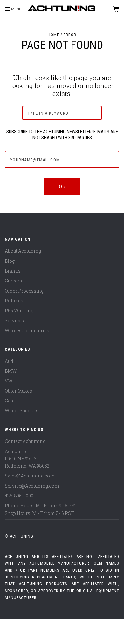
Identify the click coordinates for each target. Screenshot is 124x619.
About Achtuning (23, 251)
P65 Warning (19, 310)
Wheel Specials (21, 410)
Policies (14, 301)
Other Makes (18, 391)
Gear (10, 401)
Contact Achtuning (25, 441)
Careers (13, 281)
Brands (13, 271)
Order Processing (24, 291)
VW (8, 381)
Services (14, 321)
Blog (10, 261)
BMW (11, 371)
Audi (10, 361)
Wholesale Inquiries (27, 330)
